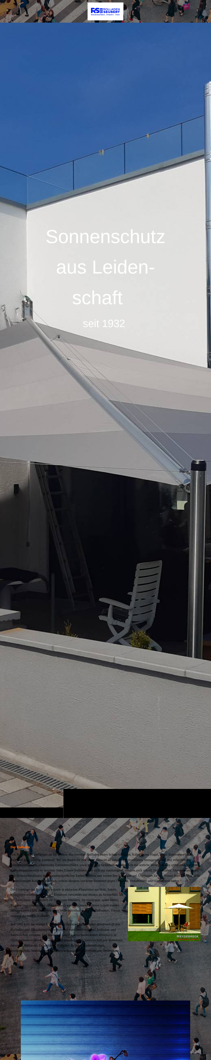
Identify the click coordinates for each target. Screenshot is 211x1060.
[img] (105, 420)
